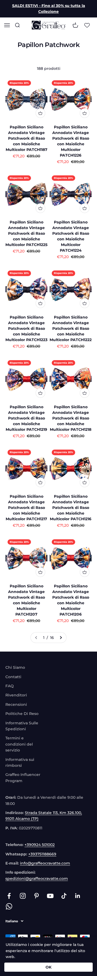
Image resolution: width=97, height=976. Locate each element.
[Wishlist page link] (87, 25)
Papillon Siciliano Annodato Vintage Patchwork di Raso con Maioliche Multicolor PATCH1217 (26, 507)
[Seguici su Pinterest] (36, 895)
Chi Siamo (15, 667)
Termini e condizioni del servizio (19, 744)
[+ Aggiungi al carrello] (40, 113)
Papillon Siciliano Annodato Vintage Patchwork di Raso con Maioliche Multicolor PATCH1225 (26, 233)
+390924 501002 (40, 844)
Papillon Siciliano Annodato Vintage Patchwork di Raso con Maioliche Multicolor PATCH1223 (26, 328)
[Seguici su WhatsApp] (9, 906)
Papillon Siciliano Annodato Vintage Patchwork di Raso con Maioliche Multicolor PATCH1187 (26, 138)
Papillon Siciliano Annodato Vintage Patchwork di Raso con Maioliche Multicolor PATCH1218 (70, 418)
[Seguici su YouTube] (50, 895)
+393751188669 (42, 854)
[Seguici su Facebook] (9, 895)
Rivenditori (16, 695)
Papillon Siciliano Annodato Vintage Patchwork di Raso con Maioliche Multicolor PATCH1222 (71, 328)
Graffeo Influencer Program (22, 777)
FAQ (9, 686)
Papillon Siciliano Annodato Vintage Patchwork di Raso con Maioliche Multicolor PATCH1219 (26, 418)
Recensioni (16, 704)
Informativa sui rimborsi (19, 762)
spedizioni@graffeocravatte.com (36, 878)
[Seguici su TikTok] (64, 895)
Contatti (13, 676)
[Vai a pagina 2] (60, 637)
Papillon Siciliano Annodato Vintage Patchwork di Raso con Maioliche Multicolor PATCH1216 (70, 507)
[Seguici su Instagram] (22, 895)
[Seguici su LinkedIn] (77, 895)
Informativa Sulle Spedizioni (21, 726)
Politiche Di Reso (22, 713)
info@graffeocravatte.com (45, 863)
